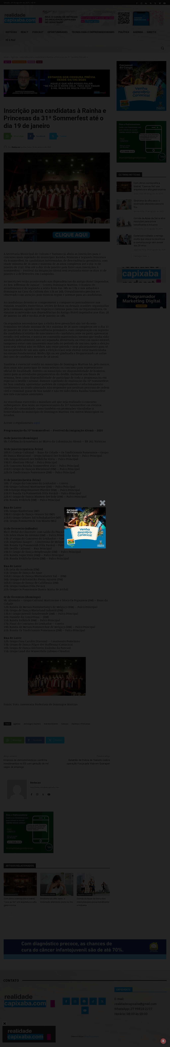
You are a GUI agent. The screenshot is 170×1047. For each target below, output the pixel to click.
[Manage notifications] (163, 1041)
